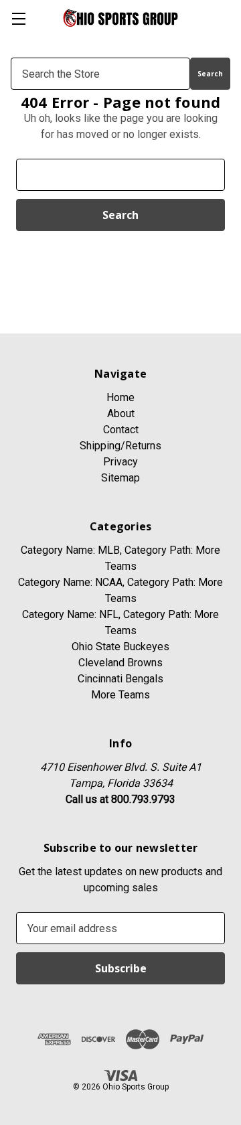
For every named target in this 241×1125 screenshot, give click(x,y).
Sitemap (120, 477)
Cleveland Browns (120, 662)
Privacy (120, 461)
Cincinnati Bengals (120, 678)
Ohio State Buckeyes (120, 646)
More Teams (120, 694)
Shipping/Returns (120, 445)
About (121, 413)
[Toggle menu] (18, 18)
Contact (121, 429)
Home (120, 397)
